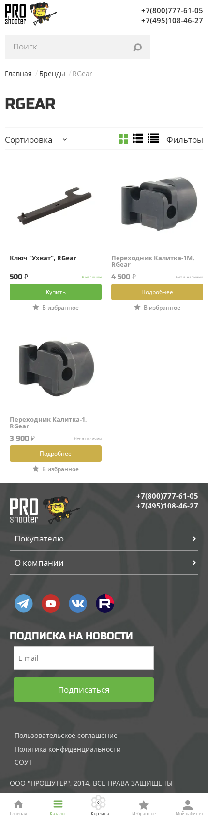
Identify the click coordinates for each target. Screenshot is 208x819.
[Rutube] (105, 603)
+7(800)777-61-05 (172, 10)
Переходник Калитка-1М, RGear (152, 261)
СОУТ (23, 762)
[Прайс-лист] (153, 139)
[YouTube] (51, 603)
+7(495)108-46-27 (172, 20)
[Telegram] (24, 603)
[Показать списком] (138, 139)
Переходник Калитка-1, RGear (48, 422)
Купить (56, 292)
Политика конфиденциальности (68, 748)
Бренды (52, 73)
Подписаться (83, 689)
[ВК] (78, 603)
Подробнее (157, 292)
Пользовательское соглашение (66, 735)
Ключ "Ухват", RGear (43, 258)
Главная (18, 73)
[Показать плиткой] (123, 139)
